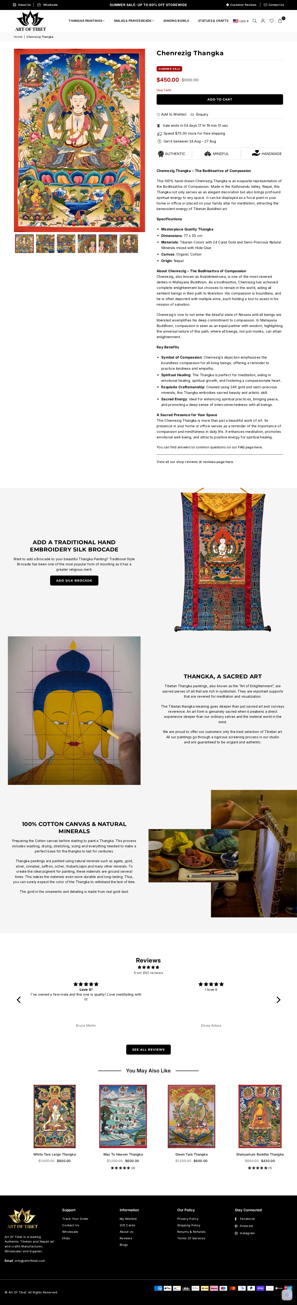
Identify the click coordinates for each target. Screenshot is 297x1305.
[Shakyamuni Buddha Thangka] (251, 1116)
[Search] (255, 20)
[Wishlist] (271, 20)
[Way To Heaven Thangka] (114, 1116)
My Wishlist (128, 1219)
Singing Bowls (176, 21)
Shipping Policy (188, 1225)
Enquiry (201, 114)
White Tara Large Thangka (46, 1154)
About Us (24, 4)
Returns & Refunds (191, 1232)
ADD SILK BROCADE (74, 580)
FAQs (66, 1238)
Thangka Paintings (85, 21)
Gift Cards (127, 1225)
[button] (280, 20)
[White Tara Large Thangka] (45, 1116)
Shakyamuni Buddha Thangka (251, 1154)
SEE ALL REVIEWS (148, 1049)
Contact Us (276, 4)
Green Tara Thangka (183, 1154)
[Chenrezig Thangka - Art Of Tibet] (45, 243)
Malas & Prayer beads (133, 21)
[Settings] (263, 20)
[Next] (136, 140)
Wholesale (50, 4)
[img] (148, 967)
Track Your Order (75, 1219)
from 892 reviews (148, 973)
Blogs (124, 1245)
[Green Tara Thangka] (182, 1116)
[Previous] (23, 140)
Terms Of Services (191, 1238)
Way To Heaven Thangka (114, 1154)
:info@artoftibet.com (29, 1261)
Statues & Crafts (213, 21)
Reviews (126, 1238)
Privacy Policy (187, 1219)
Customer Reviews (243, 4)
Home (18, 37)
